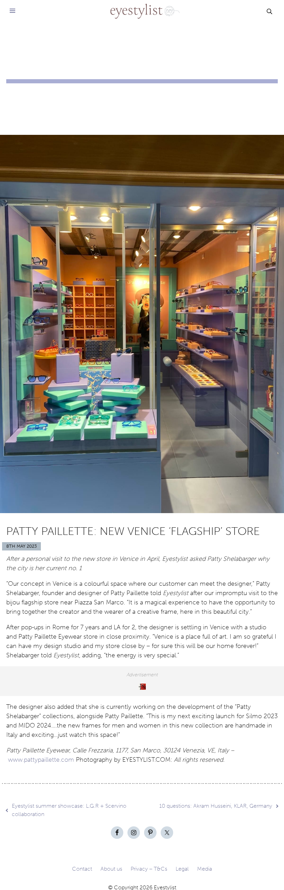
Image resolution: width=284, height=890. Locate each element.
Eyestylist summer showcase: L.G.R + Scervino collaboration (69, 810)
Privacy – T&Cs (149, 868)
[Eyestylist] (142, 6)
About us (111, 868)
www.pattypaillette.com (42, 759)
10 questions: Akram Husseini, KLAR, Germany (215, 806)
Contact (82, 868)
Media (204, 868)
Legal (182, 868)
